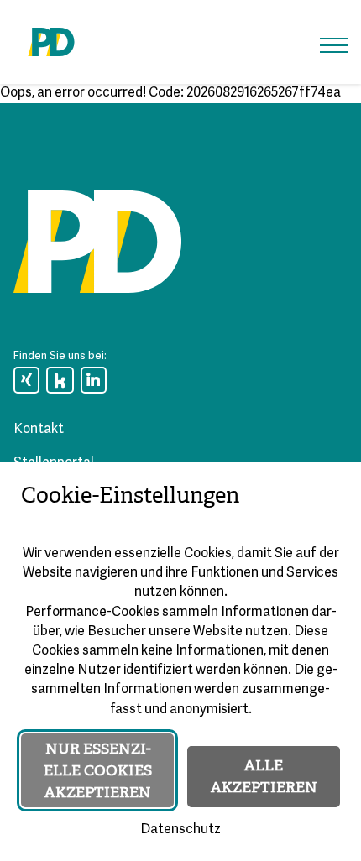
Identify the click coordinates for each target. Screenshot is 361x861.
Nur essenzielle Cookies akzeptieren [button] (98, 770)
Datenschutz (180, 830)
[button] (334, 45)
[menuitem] (26, 380)
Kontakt (38, 429)
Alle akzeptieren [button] (264, 776)
